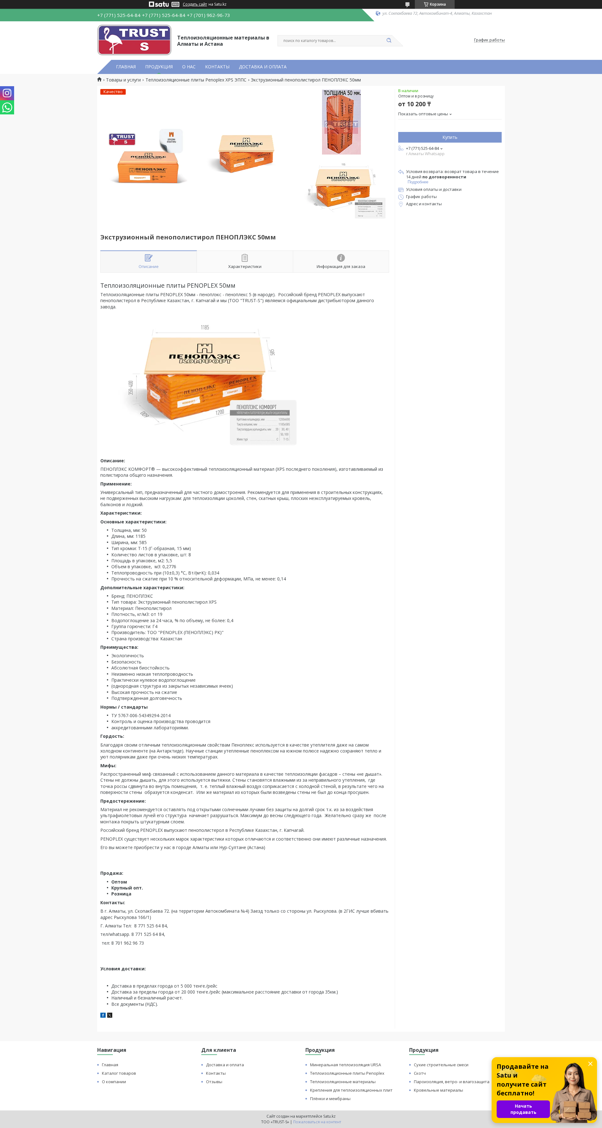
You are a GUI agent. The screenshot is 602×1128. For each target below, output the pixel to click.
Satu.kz (329, 1116)
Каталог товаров (119, 1073)
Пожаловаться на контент (317, 1122)
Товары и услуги (123, 80)
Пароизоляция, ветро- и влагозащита (451, 1081)
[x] (109, 1016)
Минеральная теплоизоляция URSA (345, 1065)
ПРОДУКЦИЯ (159, 67)
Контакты (216, 1073)
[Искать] (389, 40)
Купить (449, 137)
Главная (110, 1065)
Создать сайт (195, 4)
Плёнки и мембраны (330, 1098)
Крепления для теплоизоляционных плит (351, 1090)
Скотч (420, 1073)
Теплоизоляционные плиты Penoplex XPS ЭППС (195, 80)
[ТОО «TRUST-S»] (134, 40)
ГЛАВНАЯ (126, 67)
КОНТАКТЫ (217, 67)
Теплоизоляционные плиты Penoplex (347, 1073)
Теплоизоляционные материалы (343, 1081)
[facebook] (103, 1016)
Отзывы (214, 1081)
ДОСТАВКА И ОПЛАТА (263, 67)
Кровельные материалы (438, 1090)
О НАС (189, 67)
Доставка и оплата (225, 1065)
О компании (114, 1081)
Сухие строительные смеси (441, 1065)
